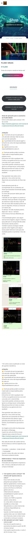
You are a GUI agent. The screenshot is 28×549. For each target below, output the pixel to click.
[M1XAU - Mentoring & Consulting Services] (5, 3)
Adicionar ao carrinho (12, 75)
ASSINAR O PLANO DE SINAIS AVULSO (14, 108)
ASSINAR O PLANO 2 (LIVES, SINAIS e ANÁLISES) (14, 98)
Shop (11, 38)
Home (7, 38)
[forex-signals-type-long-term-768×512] (14, 51)
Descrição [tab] (13, 87)
